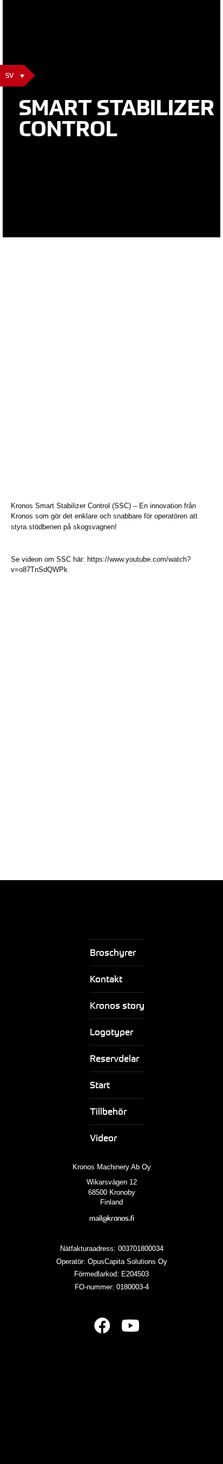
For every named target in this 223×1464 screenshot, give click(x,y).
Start (100, 1084)
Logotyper (111, 1031)
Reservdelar (114, 1058)
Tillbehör (108, 1111)
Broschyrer (113, 952)
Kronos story (117, 1005)
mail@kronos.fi (111, 1218)
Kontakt (106, 978)
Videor (103, 1137)
